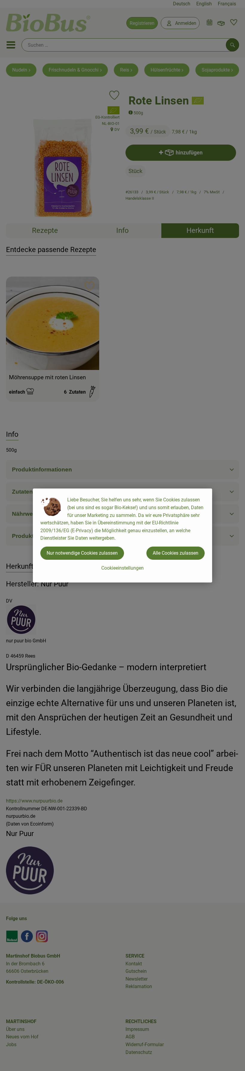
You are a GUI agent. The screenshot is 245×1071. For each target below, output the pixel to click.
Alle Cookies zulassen (175, 553)
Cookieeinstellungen (122, 568)
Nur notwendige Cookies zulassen (82, 553)
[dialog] (122, 535)
